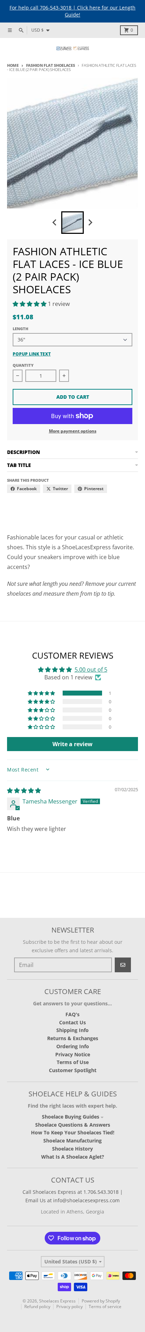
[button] (30, 304)
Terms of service (105, 1306)
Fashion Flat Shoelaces (50, 65)
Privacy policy (69, 1306)
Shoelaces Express (57, 1301)
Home (13, 65)
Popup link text (32, 354)
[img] (24, 790)
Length (20, 328)
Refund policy (37, 1306)
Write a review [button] (72, 744)
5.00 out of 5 (91, 669)
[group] (72, 222)
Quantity (23, 365)
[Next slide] (90, 223)
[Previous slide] (55, 223)
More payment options (72, 431)
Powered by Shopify (101, 1301)
